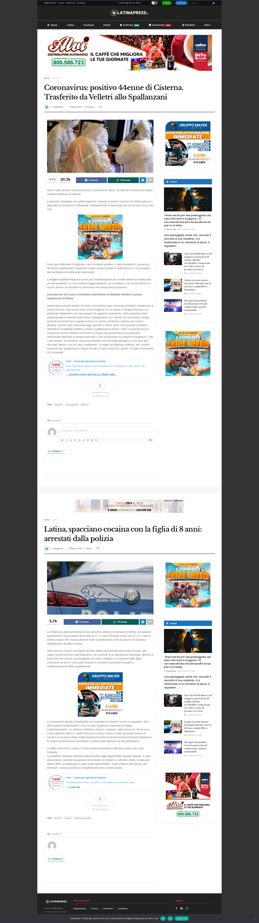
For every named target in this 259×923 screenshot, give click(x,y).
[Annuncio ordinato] (79, 440)
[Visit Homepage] (129, 12)
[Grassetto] (62, 440)
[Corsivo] (67, 440)
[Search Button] (213, 3)
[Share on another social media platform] (150, 180)
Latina (70, 25)
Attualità (189, 25)
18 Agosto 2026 (193, 294)
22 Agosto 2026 (194, 273)
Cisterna (59, 404)
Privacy (61, 3)
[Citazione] (88, 440)
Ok (163, 918)
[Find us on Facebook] (176, 908)
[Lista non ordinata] (83, 440)
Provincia (88, 25)
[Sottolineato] (71, 440)
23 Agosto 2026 (194, 314)
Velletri (84, 404)
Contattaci (81, 3)
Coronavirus (72, 404)
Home (54, 25)
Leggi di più (181, 918)
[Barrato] (75, 440)
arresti (58, 818)
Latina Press (56, 908)
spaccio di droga (82, 818)
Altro (207, 25)
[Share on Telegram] (143, 180)
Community (160, 25)
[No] (255, 918)
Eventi (106, 25)
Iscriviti (181, 3)
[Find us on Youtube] (181, 908)
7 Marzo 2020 (75, 107)
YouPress (130, 25)
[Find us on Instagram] (187, 908)
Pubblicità (70, 3)
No (170, 918)
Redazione (58, 107)
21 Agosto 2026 (187, 229)
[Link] (92, 440)
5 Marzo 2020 (75, 548)
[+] (96, 440)
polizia (68, 818)
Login (167, 3)
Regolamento (50, 3)
